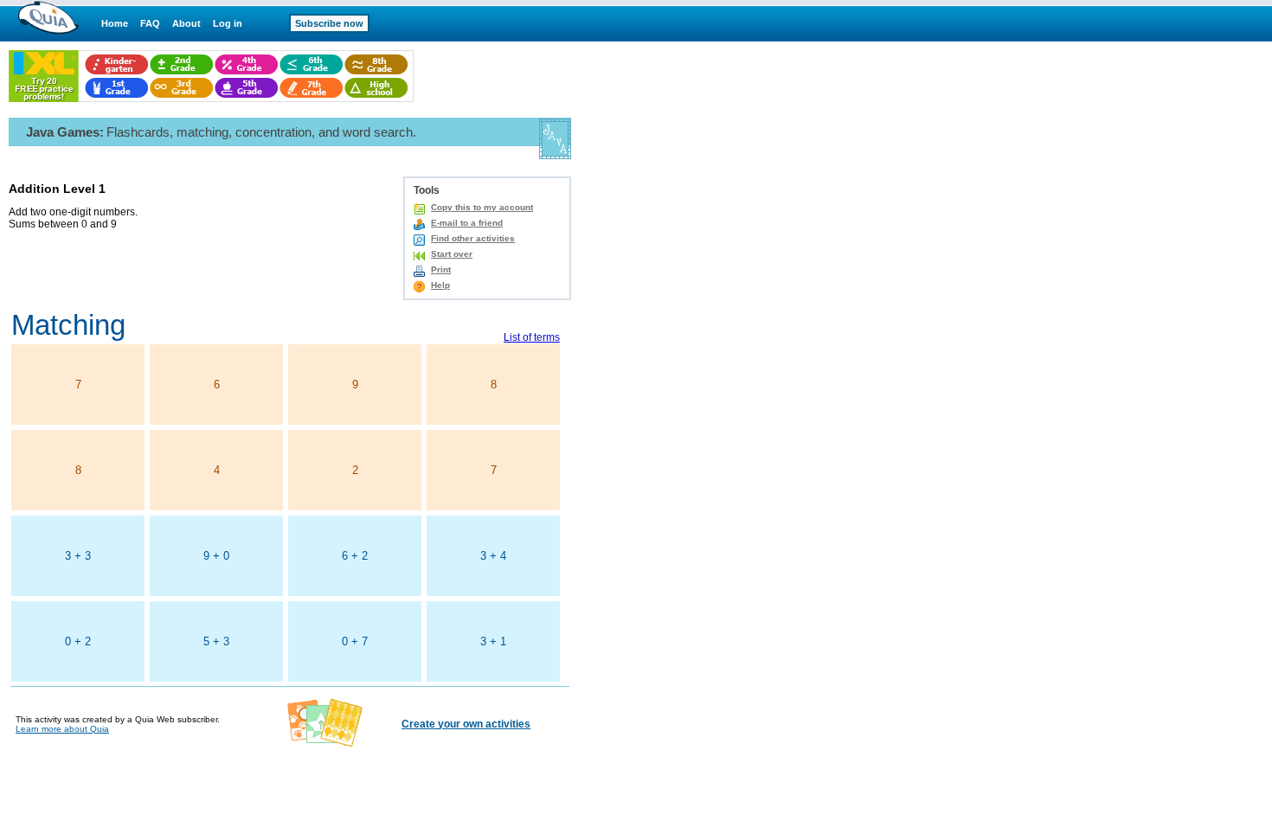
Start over (451, 254)
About (186, 23)
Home (114, 23)
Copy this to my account (482, 207)
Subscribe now (329, 23)
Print (441, 269)
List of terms (532, 337)
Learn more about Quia (62, 729)
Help (440, 285)
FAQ (150, 23)
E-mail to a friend (467, 223)
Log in (227, 23)
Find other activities (473, 238)
